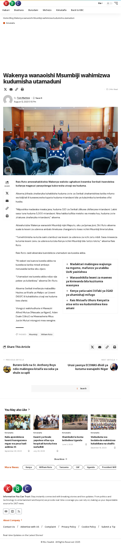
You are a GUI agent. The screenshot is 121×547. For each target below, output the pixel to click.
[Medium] (12, 511)
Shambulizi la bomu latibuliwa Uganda (72, 438)
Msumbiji (33, 334)
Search (83, 388)
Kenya (29, 467)
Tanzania (64, 467)
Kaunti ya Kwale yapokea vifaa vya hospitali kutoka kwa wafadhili (45, 441)
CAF (78, 467)
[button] (94, 3)
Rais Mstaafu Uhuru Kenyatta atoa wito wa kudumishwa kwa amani (87, 304)
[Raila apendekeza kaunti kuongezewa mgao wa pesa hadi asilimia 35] (17, 422)
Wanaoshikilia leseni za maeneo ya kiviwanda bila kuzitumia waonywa (89, 281)
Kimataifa (10, 23)
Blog (11, 18)
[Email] (11, 89)
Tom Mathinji (23, 98)
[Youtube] (6, 511)
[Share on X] (5, 89)
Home (6, 18)
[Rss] (19, 511)
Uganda (91, 467)
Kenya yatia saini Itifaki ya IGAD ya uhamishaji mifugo (89, 293)
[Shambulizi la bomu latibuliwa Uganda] (75, 422)
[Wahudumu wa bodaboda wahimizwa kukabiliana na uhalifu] (103, 422)
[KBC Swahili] (12, 3)
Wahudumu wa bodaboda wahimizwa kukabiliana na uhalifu (103, 440)
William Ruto (46, 334)
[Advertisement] (60, 48)
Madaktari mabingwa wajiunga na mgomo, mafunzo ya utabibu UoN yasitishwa (88, 268)
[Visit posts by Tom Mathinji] (8, 99)
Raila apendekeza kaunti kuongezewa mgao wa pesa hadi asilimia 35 (15, 441)
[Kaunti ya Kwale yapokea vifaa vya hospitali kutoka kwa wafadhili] (46, 422)
